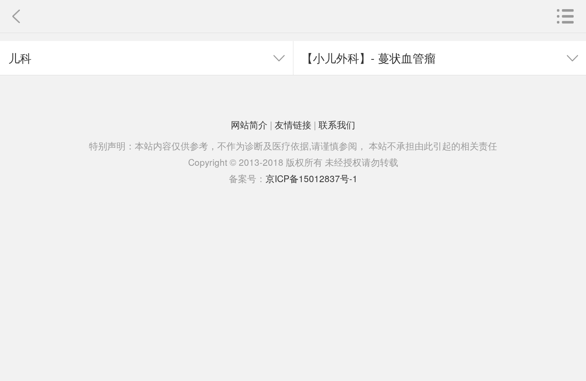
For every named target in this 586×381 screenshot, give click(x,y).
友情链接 (293, 124)
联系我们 (337, 124)
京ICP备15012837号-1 (311, 178)
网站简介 (249, 124)
